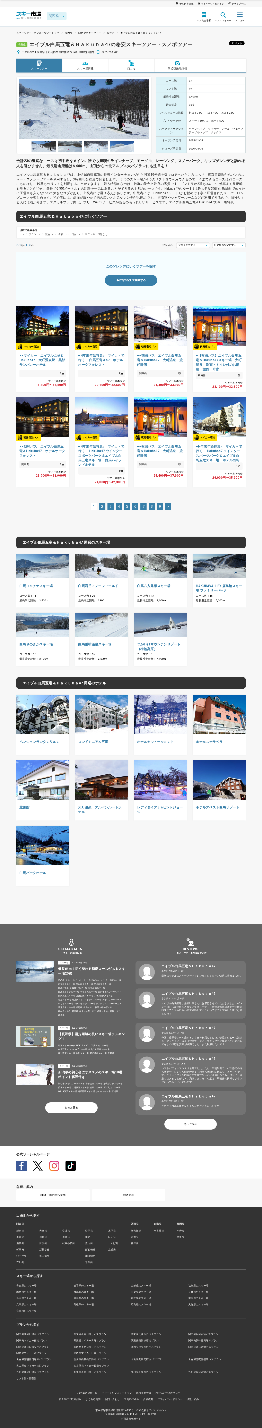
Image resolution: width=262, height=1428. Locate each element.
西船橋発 (90, 1249)
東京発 (20, 1236)
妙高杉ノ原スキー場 (113, 1083)
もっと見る (71, 1107)
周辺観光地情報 (177, 68)
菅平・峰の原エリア (104, 1007)
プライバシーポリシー (170, 1399)
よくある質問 (93, 1399)
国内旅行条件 (131, 1399)
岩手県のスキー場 (84, 1285)
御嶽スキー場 (82, 1053)
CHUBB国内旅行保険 (53, 1195)
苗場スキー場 (64, 1087)
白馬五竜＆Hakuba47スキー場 (72, 988)
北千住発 (21, 1256)
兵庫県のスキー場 (26, 1304)
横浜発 (66, 1230)
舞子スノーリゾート (112, 999)
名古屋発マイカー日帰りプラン (91, 1365)
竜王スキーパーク (66, 1045)
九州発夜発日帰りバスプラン (90, 1372)
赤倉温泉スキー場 (102, 984)
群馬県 (61, 1015)
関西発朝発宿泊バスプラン (203, 1346)
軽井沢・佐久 (64, 1011)
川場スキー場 (115, 980)
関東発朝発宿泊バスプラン (146, 1334)
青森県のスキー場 (26, 1285)
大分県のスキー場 (198, 1304)
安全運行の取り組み (70, 1399)
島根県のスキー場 (84, 1304)
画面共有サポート (131, 1418)
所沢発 (43, 1243)
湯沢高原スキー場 (66, 996)
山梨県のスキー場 (141, 1292)
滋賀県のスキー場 (198, 1298)
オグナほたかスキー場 (84, 1003)
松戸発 (89, 1230)
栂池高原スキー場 (96, 988)
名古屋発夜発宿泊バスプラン (204, 1359)
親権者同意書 (143, 1393)
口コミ (131, 68)
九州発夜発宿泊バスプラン (203, 1372)
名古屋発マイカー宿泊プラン (32, 1365)
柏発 (87, 1236)
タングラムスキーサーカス (109, 1003)
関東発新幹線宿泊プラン (145, 1340)
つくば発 (113, 1243)
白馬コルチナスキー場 (68, 992)
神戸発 (135, 1243)
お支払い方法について (168, 1393)
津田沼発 (90, 1256)
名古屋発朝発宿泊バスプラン (147, 1359)
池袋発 (20, 1243)
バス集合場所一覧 (87, 1393)
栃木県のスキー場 (26, 1292)
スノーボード (79, 980)
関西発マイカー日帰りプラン (90, 1353)
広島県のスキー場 (141, 1304)
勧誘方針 (128, 1195)
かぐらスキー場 (65, 1003)
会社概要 (148, 1399)
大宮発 (43, 1230)
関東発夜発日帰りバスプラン (90, 1334)
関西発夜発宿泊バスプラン (146, 1346)
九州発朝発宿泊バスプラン (146, 1372)
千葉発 (89, 1262)
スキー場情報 (85, 68)
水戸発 (112, 1230)
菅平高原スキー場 (88, 992)
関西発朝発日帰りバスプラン (32, 1346)
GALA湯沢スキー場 (103, 996)
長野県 (110, 33)
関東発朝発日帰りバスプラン (32, 1334)
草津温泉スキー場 (66, 1007)
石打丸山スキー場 (112, 1087)
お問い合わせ (112, 1399)
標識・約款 (193, 1399)
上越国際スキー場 (84, 996)
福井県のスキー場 (141, 1298)
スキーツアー (39, 68)
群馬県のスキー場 (84, 1292)
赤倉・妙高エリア (87, 1011)
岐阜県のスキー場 (84, 1298)
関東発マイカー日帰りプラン (90, 1340)
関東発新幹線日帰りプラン (203, 1340)
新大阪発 (136, 1230)
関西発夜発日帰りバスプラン (90, 1346)
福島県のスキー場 (198, 1285)
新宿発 (20, 1230)
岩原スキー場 (64, 999)
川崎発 (66, 1236)
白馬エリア (89, 1007)
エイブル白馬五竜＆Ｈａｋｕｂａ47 (140, 33)
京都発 (135, 1236)
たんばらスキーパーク (97, 980)
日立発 (112, 1236)
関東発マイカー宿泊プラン (31, 1340)
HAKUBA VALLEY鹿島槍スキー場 (92, 1045)
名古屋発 (159, 1230)
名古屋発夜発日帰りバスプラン (91, 1359)
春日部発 (44, 1256)
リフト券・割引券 (26, 1378)
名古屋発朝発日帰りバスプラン (34, 1359)
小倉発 (180, 1230)
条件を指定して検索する (131, 280)
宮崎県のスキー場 (26, 1310)
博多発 (180, 1236)
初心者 (61, 980)
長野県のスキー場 (198, 1292)
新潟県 (75, 1011)
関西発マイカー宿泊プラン (31, 1353)
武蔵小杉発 (68, 1243)
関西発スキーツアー (89, 33)
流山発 (89, 1243)
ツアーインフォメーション (117, 1393)
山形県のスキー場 (141, 1285)
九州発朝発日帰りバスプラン (32, 1372)
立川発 (20, 1262)
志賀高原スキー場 (66, 984)
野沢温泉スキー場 (84, 984)
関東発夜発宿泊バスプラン (203, 1334)
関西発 (69, 33)
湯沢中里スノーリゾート (110, 992)
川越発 (43, 1236)
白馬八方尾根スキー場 (99, 1049)
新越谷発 (44, 1249)
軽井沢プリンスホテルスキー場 (86, 999)
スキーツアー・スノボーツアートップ (37, 33)
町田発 (20, 1249)
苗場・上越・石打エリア (109, 1011)
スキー (69, 980)
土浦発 (112, 1249)
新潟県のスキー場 (26, 1298)
